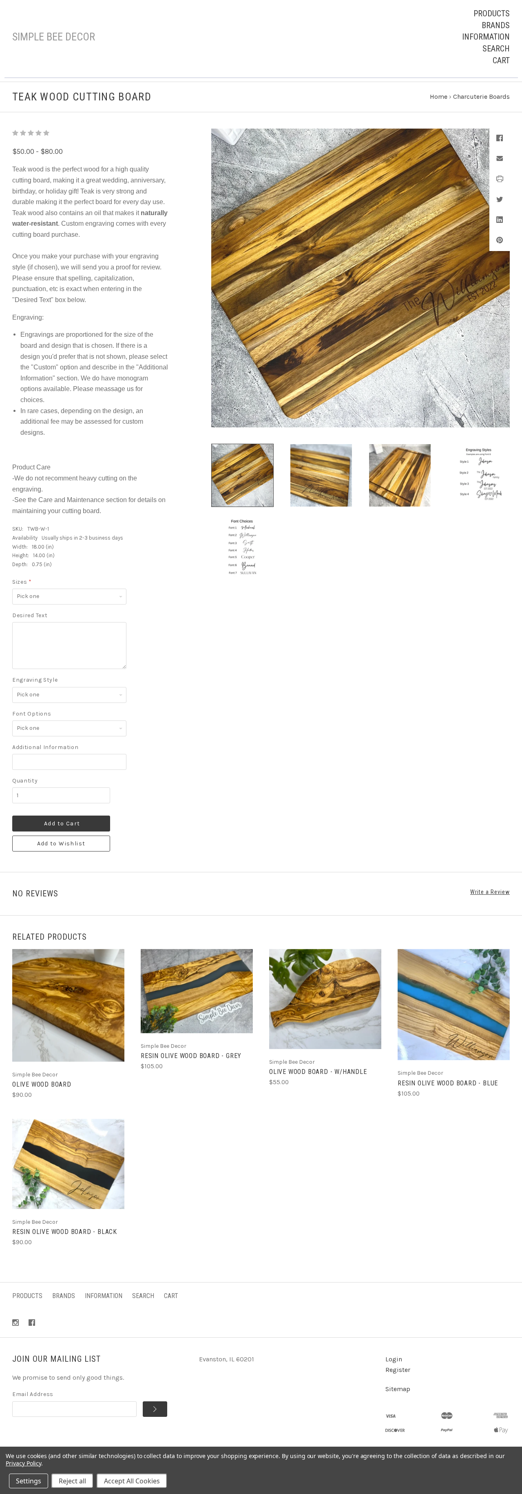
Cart (501, 60)
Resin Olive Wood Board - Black (64, 1232)
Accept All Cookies (132, 1480)
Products (491, 13)
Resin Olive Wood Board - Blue (448, 1083)
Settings (28, 1480)
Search (496, 48)
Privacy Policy (23, 1463)
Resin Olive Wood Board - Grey (191, 1056)
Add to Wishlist (61, 843)
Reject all (72, 1480)
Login (393, 1359)
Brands (496, 25)
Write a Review (490, 892)
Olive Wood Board (41, 1084)
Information (486, 37)
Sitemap (397, 1389)
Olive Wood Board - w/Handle (318, 1072)
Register (397, 1370)
